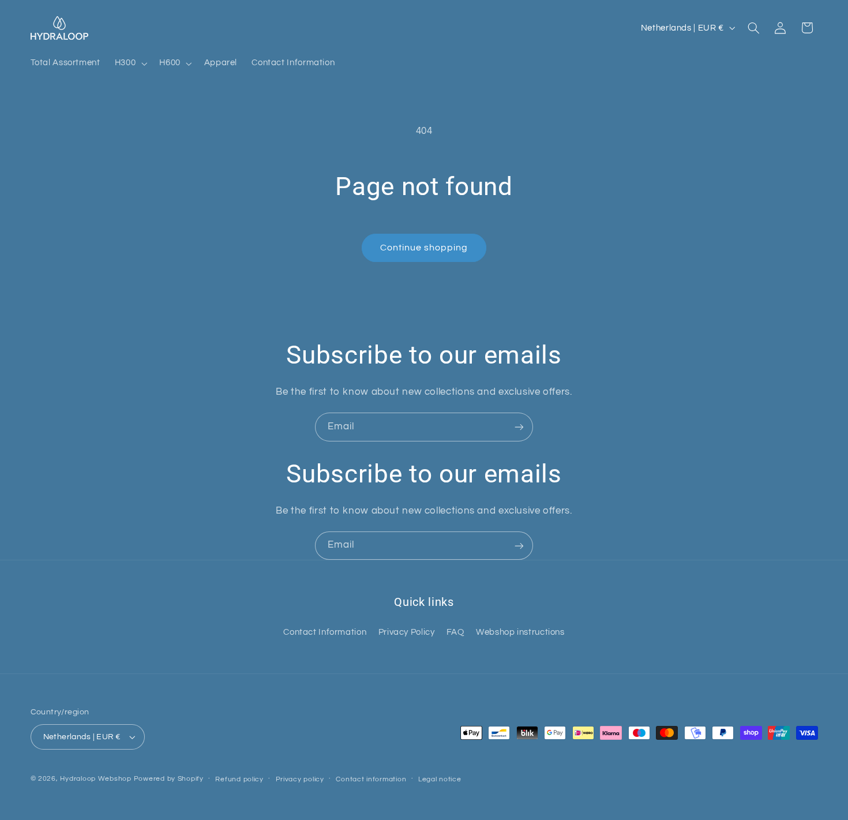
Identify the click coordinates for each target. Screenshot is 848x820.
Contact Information (324, 632)
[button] (129, 63)
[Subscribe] (519, 427)
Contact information (371, 779)
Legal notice (439, 779)
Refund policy (239, 779)
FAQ (455, 632)
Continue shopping (424, 247)
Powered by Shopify (169, 779)
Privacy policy (300, 779)
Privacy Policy (406, 632)
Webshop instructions (520, 632)
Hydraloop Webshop (96, 779)
